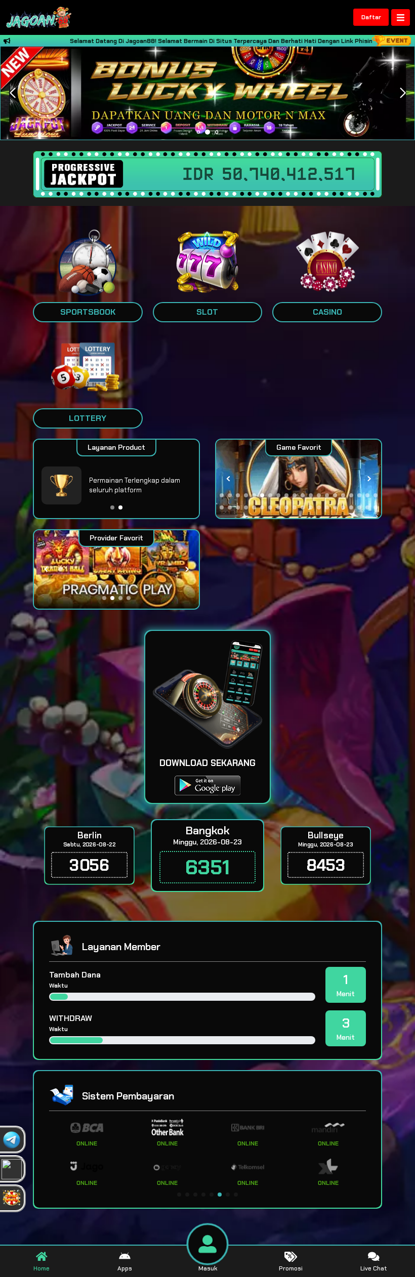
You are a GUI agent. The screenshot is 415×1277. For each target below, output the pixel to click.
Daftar (371, 17)
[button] (402, 93)
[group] (298, 479)
